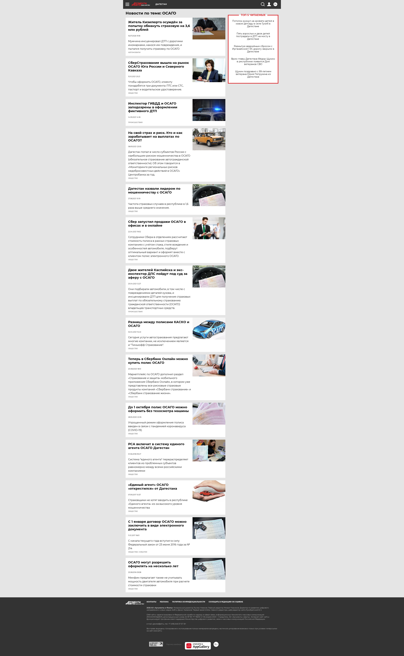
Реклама (164, 602)
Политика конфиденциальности (188, 602)
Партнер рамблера (173, 644)
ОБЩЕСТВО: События (137, 552)
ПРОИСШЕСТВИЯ (135, 122)
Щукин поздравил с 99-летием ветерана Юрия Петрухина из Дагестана (253, 74)
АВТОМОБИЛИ (134, 52)
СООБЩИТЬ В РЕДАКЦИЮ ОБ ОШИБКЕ (226, 602)
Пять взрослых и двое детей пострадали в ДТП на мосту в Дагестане (253, 36)
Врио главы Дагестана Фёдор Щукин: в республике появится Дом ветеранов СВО (253, 62)
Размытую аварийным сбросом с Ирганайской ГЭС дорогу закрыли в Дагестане (253, 49)
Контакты (151, 602)
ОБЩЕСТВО (133, 93)
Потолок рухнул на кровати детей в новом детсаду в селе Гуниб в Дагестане (253, 24)
